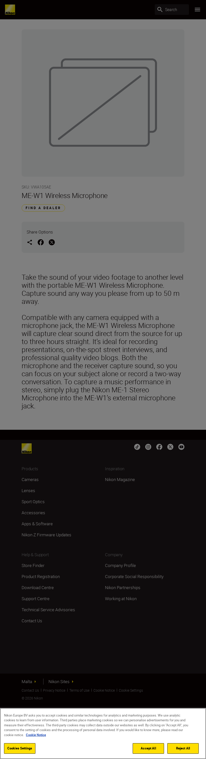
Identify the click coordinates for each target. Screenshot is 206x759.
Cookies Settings (19, 748)
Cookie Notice (36, 735)
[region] (103, 733)
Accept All (148, 748)
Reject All (183, 748)
